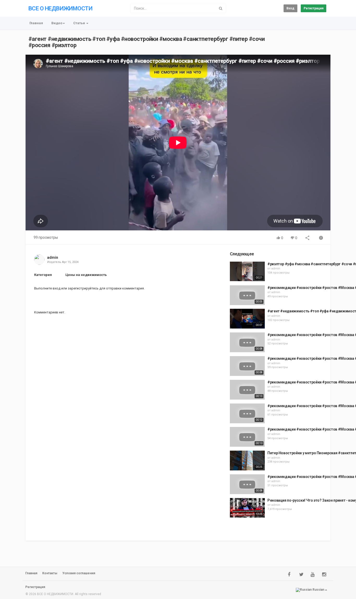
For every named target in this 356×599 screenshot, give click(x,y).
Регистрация (313, 8)
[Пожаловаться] (321, 238)
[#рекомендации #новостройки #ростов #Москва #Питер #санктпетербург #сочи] (247, 295)
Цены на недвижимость (86, 275)
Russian (318, 589)
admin (52, 257)
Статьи (79, 23)
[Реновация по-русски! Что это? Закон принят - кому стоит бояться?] (247, 508)
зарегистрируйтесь (83, 288)
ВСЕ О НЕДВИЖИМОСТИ (60, 8)
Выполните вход (47, 288)
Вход (290, 8)
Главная (36, 23)
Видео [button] (56, 23)
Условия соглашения (78, 573)
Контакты (49, 573)
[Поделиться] (307, 238)
